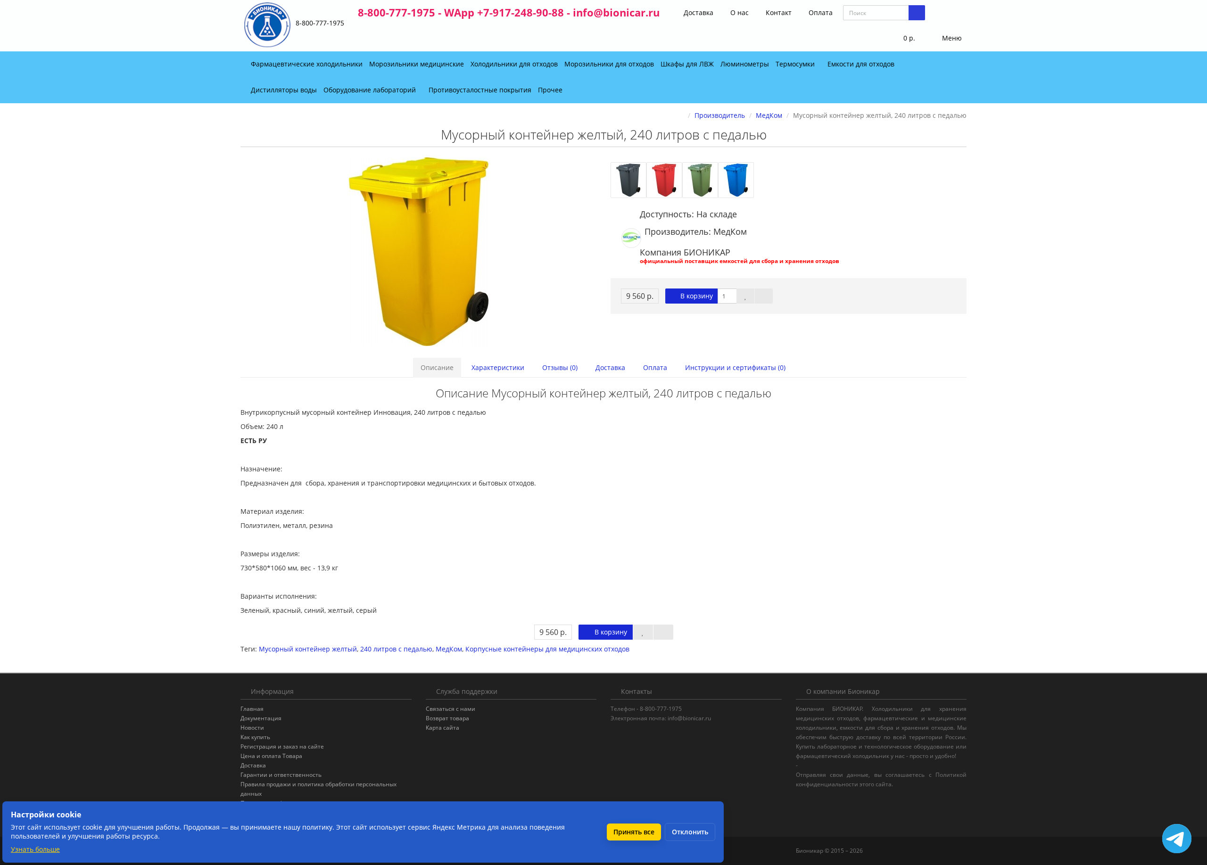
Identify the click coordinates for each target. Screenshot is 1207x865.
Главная (252, 709)
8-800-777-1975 (320, 22)
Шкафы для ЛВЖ (687, 63)
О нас (738, 12)
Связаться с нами (450, 709)
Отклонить (690, 831)
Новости (252, 728)
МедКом (449, 648)
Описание (437, 367)
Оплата (820, 12)
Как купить (255, 737)
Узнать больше (35, 849)
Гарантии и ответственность (281, 775)
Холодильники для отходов (514, 63)
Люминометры (744, 63)
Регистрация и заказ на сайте (282, 746)
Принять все (633, 831)
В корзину (695, 295)
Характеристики (497, 367)
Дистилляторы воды (284, 89)
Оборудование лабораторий (370, 89)
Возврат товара (447, 718)
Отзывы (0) (560, 367)
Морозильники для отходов (609, 63)
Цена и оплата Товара (271, 756)
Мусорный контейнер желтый (308, 648)
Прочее (551, 89)
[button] (903, 38)
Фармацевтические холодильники (307, 63)
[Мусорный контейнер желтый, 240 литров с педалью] (418, 251)
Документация (260, 718)
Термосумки (796, 63)
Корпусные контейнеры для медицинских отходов (547, 648)
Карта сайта (442, 728)
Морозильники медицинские (416, 63)
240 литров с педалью (396, 648)
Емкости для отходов (861, 63)
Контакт (778, 12)
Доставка (697, 12)
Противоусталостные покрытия (480, 89)
